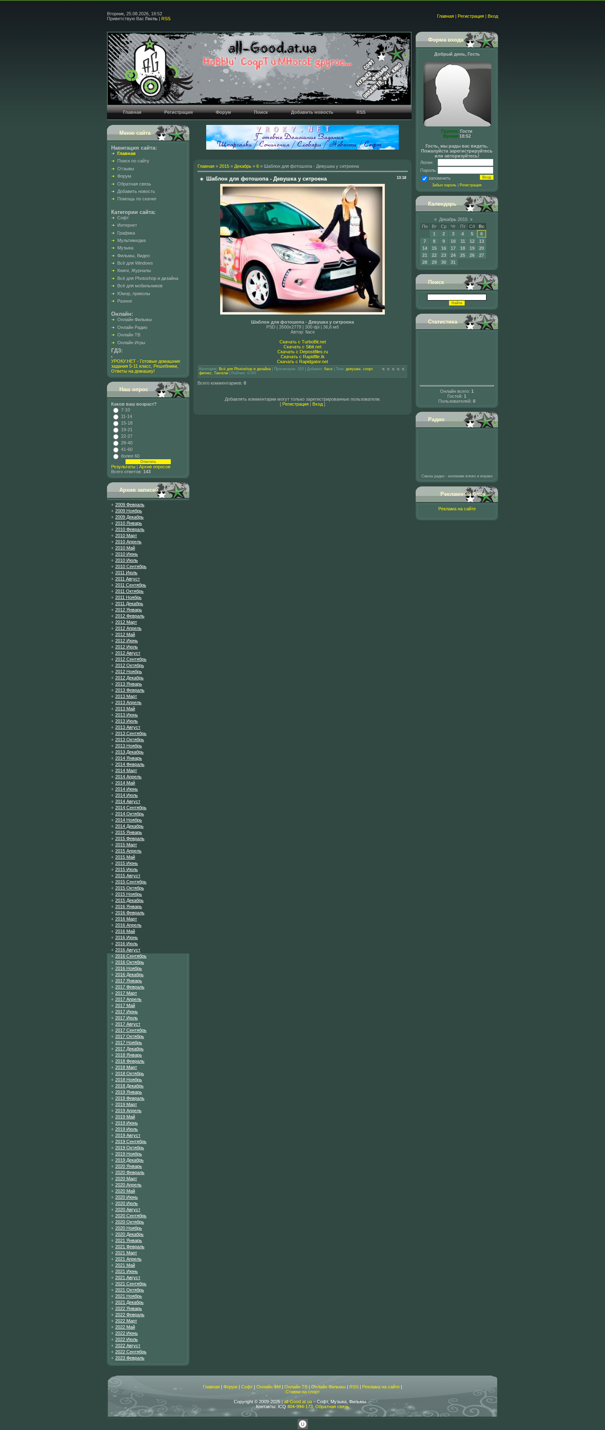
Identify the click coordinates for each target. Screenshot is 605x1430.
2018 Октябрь (129, 1073)
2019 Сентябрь (131, 1141)
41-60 (127, 449)
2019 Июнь (126, 1122)
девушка (353, 369)
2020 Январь (128, 1166)
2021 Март (126, 1252)
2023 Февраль (129, 1357)
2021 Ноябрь (128, 1296)
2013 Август (127, 727)
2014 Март (126, 770)
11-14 (126, 416)
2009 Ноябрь (128, 510)
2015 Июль (126, 869)
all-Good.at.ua (298, 1401)
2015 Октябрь (129, 887)
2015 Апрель (128, 850)
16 (443, 248)
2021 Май (125, 1265)
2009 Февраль (129, 504)
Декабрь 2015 (453, 219)
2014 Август (127, 801)
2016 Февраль (129, 912)
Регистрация (471, 16)
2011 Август (127, 578)
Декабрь (242, 166)
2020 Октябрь (129, 1221)
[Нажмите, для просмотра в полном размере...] (302, 312)
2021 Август (127, 1277)
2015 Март (126, 844)
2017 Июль (126, 1017)
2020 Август (127, 1209)
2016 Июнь (126, 937)
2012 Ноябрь (128, 671)
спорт (367, 369)
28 (424, 262)
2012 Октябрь (129, 665)
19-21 (127, 429)
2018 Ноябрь (128, 1079)
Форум (230, 1386)
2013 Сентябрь (131, 733)
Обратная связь (332, 1406)
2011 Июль (126, 572)
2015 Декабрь (129, 900)
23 (443, 255)
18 (462, 248)
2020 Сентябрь (131, 1215)
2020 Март (126, 1178)
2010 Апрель (128, 541)
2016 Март (126, 918)
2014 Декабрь (129, 826)
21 (424, 255)
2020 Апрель (128, 1184)
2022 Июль (126, 1339)
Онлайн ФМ (268, 1386)
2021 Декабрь (129, 1302)
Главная (445, 16)
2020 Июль (126, 1203)
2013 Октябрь (129, 739)
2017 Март (126, 993)
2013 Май (125, 708)
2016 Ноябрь (128, 968)
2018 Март (126, 1067)
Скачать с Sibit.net (302, 346)
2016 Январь (128, 906)
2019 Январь (128, 1092)
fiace (328, 369)
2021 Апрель (128, 1258)
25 (462, 255)
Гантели (221, 373)
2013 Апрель (128, 702)
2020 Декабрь (129, 1234)
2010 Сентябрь (131, 566)
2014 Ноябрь (128, 819)
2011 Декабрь (129, 603)
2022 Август (127, 1345)
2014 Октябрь (129, 813)
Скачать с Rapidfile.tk (303, 356)
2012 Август (127, 652)
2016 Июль (126, 943)
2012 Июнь (126, 640)
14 (424, 248)
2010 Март (126, 535)
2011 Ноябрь (128, 597)
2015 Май (125, 857)
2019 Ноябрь (128, 1153)
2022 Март (126, 1320)
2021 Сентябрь (131, 1283)
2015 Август (127, 875)
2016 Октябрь (129, 962)
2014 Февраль (129, 764)
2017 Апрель (128, 999)
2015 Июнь (126, 863)
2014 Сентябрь (131, 807)
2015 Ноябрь (128, 894)
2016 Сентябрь (131, 955)
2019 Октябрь (129, 1147)
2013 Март (126, 696)
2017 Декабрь (129, 1048)
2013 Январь (128, 683)
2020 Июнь (126, 1197)
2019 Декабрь (129, 1160)
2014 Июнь (126, 789)
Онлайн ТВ (295, 1386)
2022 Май (125, 1326)
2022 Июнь (126, 1333)
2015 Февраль (129, 838)
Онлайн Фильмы (328, 1386)
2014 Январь (128, 758)
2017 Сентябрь (131, 1030)
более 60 (130, 455)
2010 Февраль (129, 529)
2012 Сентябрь (131, 659)
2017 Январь (128, 980)
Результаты (123, 466)
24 (453, 255)
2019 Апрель (128, 1110)
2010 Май (125, 547)
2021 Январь (128, 1240)
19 (472, 248)
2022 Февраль (129, 1314)
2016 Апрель (128, 925)
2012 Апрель (128, 628)
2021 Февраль (129, 1246)
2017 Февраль (129, 986)
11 (463, 241)
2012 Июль (126, 646)
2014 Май (125, 782)
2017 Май (125, 1005)
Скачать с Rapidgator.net (302, 361)
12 (472, 241)
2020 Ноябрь (128, 1228)
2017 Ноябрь (128, 1042)
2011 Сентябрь (130, 584)
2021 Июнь (126, 1271)
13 (481, 241)
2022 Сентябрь (131, 1351)
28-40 (127, 442)
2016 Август (127, 949)
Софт (247, 1386)
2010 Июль (126, 560)
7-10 (125, 409)
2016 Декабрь (129, 974)
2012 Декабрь (129, 677)
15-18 (127, 422)
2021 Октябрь (129, 1289)
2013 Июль (126, 721)
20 (481, 248)
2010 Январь (128, 523)
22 (434, 255)
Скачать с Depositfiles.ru (302, 351)
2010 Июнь (126, 554)
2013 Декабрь (129, 751)
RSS (165, 18)
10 (453, 241)
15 (434, 248)
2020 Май (125, 1190)
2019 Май (125, 1116)
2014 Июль (126, 795)
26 (472, 255)
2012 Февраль (129, 615)
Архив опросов (154, 466)
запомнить (439, 178)
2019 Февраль (129, 1098)
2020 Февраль (129, 1172)
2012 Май (125, 634)
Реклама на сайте (457, 508)
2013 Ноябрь (128, 745)
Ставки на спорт (303, 1391)
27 (481, 255)
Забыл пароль (444, 185)
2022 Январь (128, 1308)
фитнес (205, 373)
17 (453, 248)
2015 (224, 166)
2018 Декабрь (129, 1085)
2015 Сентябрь (131, 881)
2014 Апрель (128, 776)
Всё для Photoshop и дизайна (245, 369)
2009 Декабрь (129, 516)
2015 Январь (128, 832)
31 (453, 262)
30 (443, 262)
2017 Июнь (126, 1011)
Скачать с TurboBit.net (302, 341)
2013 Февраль (129, 690)
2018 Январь (128, 1054)
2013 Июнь (126, 714)
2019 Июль (126, 1129)
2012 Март (126, 622)
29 (434, 262)
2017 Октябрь (129, 1036)
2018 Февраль (129, 1061)
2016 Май (125, 931)
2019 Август (127, 1135)
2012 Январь (128, 609)
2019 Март (126, 1104)
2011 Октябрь (129, 591)
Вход (493, 16)
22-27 (127, 436)
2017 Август (127, 1023)
